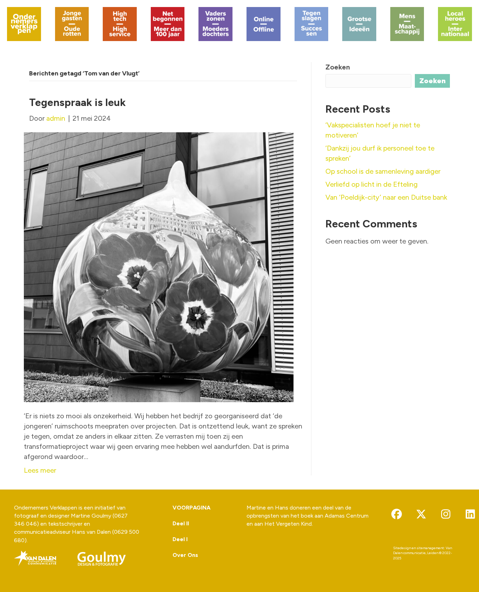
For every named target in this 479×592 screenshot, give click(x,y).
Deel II (181, 523)
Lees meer (40, 470)
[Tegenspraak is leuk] (159, 266)
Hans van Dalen (91, 531)
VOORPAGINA (191, 507)
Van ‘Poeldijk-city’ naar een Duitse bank (386, 197)
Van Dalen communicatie (422, 551)
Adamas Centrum (347, 515)
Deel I (180, 539)
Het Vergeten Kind (288, 523)
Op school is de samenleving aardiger (382, 171)
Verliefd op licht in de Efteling (371, 184)
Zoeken (337, 67)
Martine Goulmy (91, 515)
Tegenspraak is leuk (77, 102)
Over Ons (185, 555)
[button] (396, 514)
